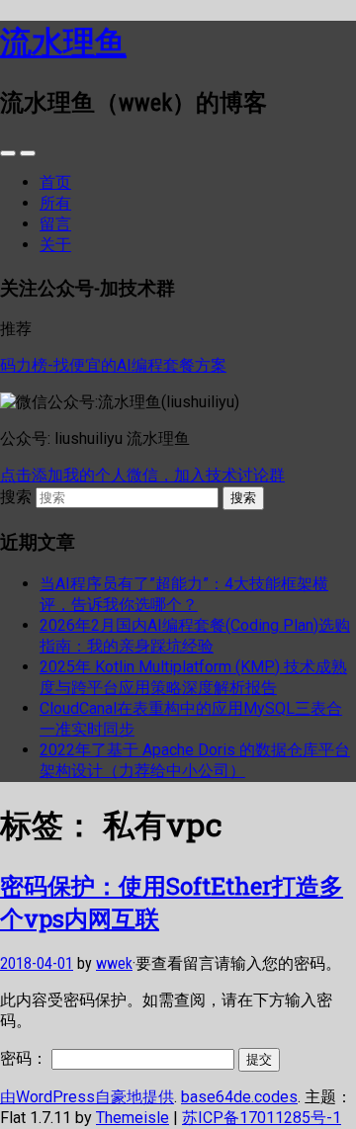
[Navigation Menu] (28, 153)
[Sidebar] (8, 153)
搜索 (16, 496)
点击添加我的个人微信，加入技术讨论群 (142, 475)
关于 (55, 244)
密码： (25, 1058)
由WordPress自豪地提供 (87, 1096)
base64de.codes (239, 1096)
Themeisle (132, 1117)
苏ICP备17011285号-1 (261, 1117)
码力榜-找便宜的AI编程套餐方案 (113, 365)
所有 (55, 203)
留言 (55, 224)
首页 (55, 182)
